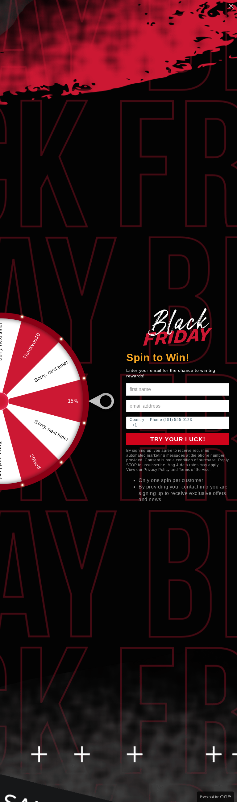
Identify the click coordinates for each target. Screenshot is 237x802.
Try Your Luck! (177, 439)
